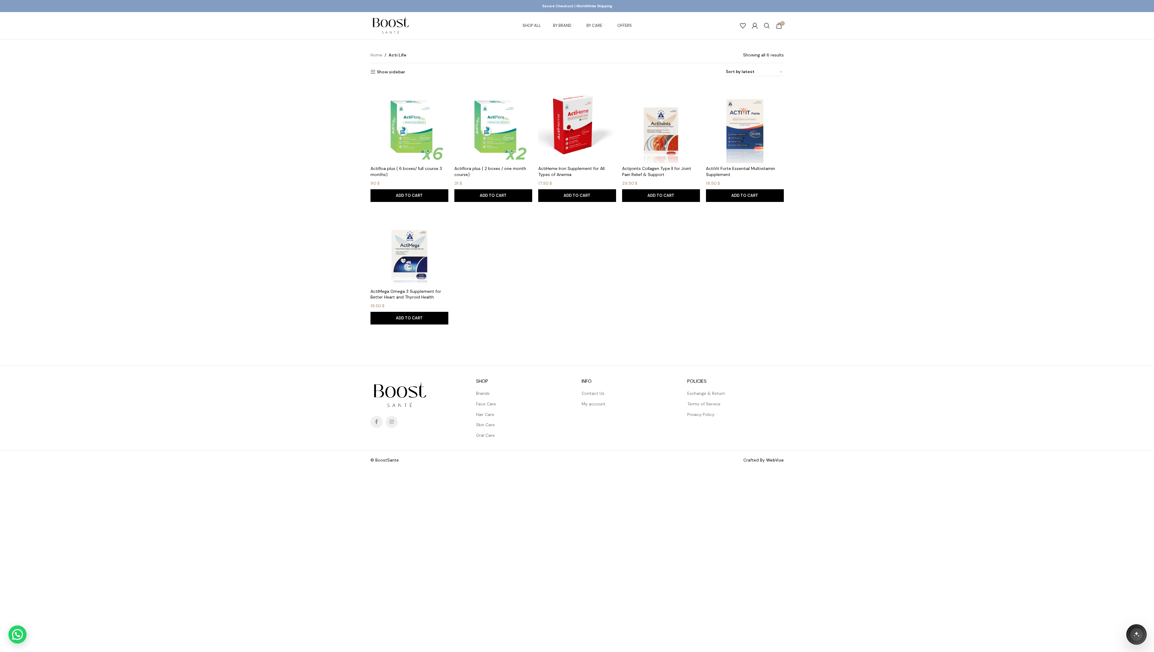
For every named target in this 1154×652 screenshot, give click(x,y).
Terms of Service (703, 404)
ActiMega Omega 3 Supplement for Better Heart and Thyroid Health (405, 294)
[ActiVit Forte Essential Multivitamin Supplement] (745, 124)
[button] (409, 195)
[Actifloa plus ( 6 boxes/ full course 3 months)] (409, 124)
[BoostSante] (1136, 634)
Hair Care (485, 414)
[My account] (755, 26)
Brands (483, 393)
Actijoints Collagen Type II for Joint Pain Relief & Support (656, 171)
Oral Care (485, 435)
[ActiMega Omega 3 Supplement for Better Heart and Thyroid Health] (409, 247)
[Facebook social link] (376, 422)
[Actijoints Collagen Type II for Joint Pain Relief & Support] (661, 124)
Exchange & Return (706, 393)
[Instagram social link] (392, 422)
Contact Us (593, 393)
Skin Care (485, 424)
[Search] (767, 26)
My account (594, 404)
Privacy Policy (700, 414)
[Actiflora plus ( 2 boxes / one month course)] (493, 124)
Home (376, 55)
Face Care (486, 404)
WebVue (775, 460)
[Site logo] (390, 25)
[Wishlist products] (743, 26)
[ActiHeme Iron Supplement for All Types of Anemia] (577, 124)
